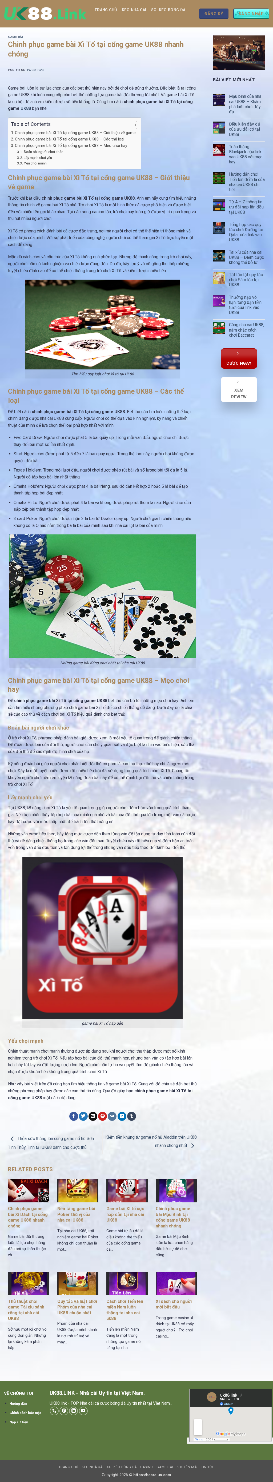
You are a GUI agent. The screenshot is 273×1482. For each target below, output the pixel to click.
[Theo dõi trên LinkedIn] (73, 1411)
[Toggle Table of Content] (130, 125)
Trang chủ (105, 10)
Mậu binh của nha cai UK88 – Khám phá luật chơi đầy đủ (245, 104)
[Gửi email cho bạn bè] (93, 1116)
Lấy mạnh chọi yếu (38, 157)
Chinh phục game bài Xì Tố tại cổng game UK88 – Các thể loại (69, 139)
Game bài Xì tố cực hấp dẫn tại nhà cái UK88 (125, 1214)
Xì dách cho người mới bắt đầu (174, 1304)
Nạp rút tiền (19, 1422)
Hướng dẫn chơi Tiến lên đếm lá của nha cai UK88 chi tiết (247, 182)
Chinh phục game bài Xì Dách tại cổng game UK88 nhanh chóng (28, 1217)
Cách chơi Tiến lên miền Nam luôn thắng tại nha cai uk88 (124, 1310)
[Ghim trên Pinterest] (102, 1116)
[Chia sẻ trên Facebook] (73, 1116)
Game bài (125, 30)
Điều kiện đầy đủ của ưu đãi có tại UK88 (244, 129)
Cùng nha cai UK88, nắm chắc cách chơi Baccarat (246, 329)
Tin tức (176, 30)
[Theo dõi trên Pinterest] (63, 1411)
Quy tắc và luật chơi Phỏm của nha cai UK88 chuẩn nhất (77, 1307)
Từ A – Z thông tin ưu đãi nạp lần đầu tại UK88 (246, 207)
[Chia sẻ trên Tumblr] (131, 1116)
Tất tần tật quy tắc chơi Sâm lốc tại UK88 (246, 279)
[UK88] (45, 13)
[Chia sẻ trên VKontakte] (112, 1116)
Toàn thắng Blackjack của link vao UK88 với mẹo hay (246, 154)
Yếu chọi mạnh (35, 163)
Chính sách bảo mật (25, 1413)
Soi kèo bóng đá (168, 10)
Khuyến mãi (151, 30)
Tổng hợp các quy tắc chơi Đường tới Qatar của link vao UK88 (246, 232)
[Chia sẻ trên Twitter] (83, 1116)
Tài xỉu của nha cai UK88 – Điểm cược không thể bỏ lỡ (246, 257)
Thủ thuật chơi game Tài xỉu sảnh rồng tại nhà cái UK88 (26, 1310)
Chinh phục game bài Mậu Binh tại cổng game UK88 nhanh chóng (173, 1217)
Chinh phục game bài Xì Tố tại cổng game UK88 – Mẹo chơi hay (71, 145)
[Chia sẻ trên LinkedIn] (122, 1116)
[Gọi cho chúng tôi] (54, 1411)
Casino (104, 30)
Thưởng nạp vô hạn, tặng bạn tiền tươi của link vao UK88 (245, 305)
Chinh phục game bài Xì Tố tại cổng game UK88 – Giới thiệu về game (75, 132)
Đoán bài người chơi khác (43, 152)
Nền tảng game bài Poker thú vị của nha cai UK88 (76, 1214)
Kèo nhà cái (134, 10)
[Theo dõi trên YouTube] (83, 1411)
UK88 (26, 108)
